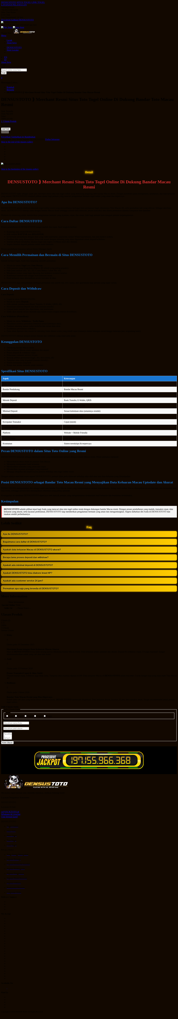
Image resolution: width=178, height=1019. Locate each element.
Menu (3, 35)
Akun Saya (12, 43)
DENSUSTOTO (8, 2)
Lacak (9, 40)
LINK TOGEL (38, 2)
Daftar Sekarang (52, 139)
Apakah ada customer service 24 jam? (23, 581)
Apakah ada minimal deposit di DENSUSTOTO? (28, 565)
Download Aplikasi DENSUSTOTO (17, 20)
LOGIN (5, 132)
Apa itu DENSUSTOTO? (15, 534)
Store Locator (13, 50)
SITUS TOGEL (24, 2)
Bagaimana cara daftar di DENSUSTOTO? (25, 542)
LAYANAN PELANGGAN (14, 5)
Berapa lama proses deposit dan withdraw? (26, 557)
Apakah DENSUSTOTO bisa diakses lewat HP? (27, 573)
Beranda (10, 90)
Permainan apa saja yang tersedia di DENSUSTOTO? (31, 588)
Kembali (10, 87)
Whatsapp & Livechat (10, 814)
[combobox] (14, 70)
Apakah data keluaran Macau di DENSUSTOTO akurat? (32, 549)
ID (5, 60)
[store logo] (24, 33)
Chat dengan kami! (9, 817)
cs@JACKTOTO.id (10, 812)
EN (5, 57)
